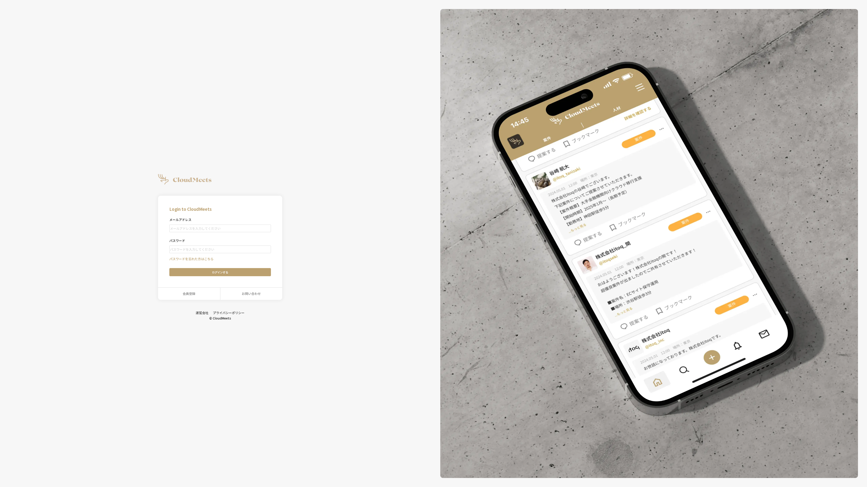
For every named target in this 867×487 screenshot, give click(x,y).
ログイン (220, 272)
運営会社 (202, 312)
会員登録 (189, 293)
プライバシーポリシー (229, 312)
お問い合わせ (251, 293)
